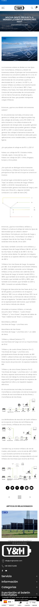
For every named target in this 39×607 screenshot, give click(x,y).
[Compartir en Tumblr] (22, 488)
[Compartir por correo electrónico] (31, 488)
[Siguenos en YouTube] (6, 570)
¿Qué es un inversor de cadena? (19, 541)
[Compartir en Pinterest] (17, 488)
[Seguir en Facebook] (2, 570)
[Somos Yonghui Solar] (9, 497)
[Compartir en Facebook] (7, 488)
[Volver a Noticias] (19, 497)
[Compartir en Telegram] (27, 488)
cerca (4, 0)
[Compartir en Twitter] (12, 488)
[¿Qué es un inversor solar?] (30, 497)
